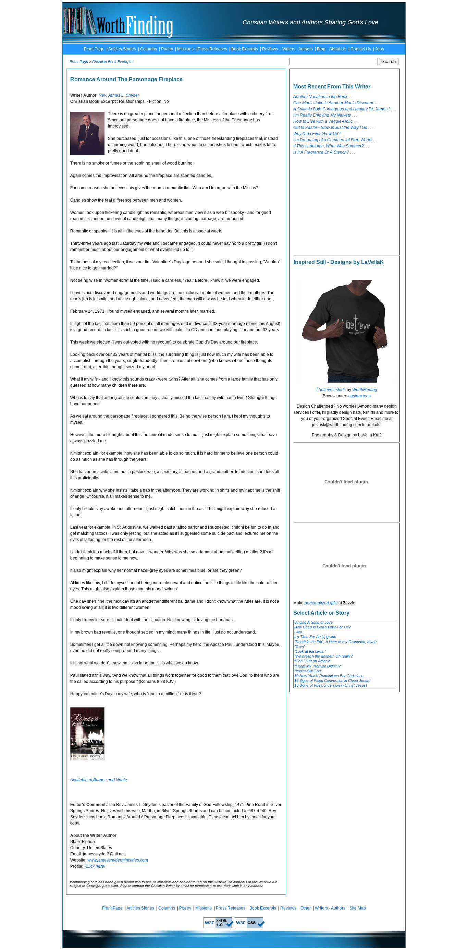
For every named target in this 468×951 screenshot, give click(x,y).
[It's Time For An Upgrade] (345, 637)
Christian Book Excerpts (112, 62)
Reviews (270, 49)
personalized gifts (321, 603)
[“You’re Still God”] (345, 671)
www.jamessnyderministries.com (117, 860)
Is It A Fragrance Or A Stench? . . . (324, 152)
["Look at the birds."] (345, 651)
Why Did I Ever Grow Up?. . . (319, 133)
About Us (337, 49)
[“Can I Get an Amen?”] (345, 661)
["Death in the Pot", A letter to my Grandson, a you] (345, 642)
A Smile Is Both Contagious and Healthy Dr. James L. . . (344, 109)
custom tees (359, 396)
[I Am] (345, 632)
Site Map (357, 908)
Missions (185, 49)
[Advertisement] (344, 202)
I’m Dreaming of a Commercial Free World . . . (335, 139)
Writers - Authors (297, 49)
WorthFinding (364, 389)
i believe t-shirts (331, 389)
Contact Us (360, 49)
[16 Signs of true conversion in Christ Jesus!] (345, 685)
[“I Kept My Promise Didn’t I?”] (345, 666)
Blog (321, 49)
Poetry (167, 49)
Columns (148, 49)
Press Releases (212, 49)
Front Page (94, 49)
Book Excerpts (244, 49)
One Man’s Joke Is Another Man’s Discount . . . (336, 102)
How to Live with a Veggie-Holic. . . (325, 121)
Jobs (379, 49)
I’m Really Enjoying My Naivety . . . (325, 115)
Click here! (95, 866)
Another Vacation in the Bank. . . (323, 96)
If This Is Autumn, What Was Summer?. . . (331, 146)
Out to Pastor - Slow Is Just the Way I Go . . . (333, 127)
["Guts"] (345, 647)
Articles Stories (122, 49)
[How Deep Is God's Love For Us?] (345, 627)
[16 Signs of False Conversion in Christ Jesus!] (345, 680)
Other (305, 908)
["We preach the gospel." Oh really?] (345, 656)
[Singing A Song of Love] (345, 622)
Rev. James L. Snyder (119, 95)
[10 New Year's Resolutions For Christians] (345, 676)
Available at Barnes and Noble (98, 780)
